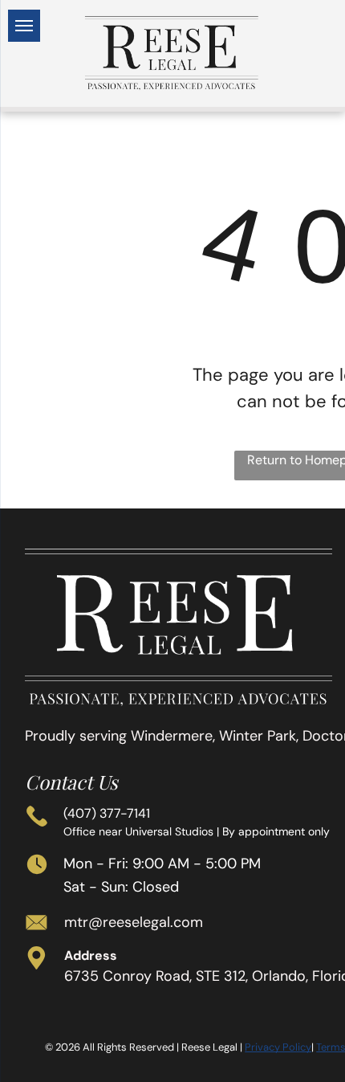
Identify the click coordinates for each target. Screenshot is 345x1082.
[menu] (24, 26)
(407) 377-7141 (106, 813)
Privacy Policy (278, 1047)
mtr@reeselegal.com (133, 922)
